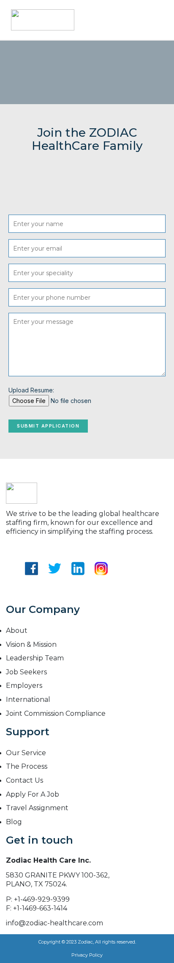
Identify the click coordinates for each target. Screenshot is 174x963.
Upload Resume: (31, 390)
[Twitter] (54, 586)
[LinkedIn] (78, 586)
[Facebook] (31, 586)
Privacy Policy (87, 955)
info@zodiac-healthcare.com (54, 923)
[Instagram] (101, 586)
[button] (161, 20)
